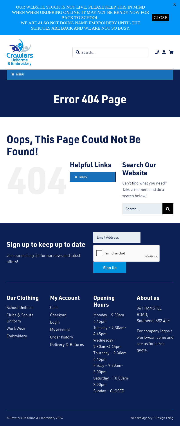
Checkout (58, 314)
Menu (20, 74)
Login (55, 322)
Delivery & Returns (67, 344)
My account (60, 329)
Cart (54, 307)
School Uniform (20, 307)
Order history (61, 337)
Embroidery (17, 335)
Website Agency (141, 418)
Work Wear (16, 328)
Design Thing (164, 418)
